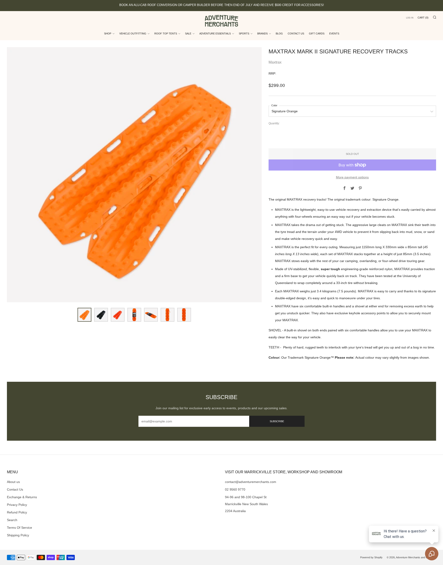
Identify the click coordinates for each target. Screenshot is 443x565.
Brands (262, 33)
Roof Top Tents (165, 33)
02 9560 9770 (235, 489)
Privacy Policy (17, 505)
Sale (188, 33)
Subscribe (277, 421)
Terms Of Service (19, 527)
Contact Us (296, 33)
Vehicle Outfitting (132, 33)
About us (13, 482)
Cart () (423, 17)
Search (12, 520)
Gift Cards (316, 33)
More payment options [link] (352, 177)
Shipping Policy (18, 535)
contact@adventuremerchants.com (250, 482)
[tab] (84, 315)
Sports (244, 33)
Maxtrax (275, 62)
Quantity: (274, 123)
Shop (107, 33)
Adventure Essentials (215, 33)
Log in (409, 18)
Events (334, 33)
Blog (279, 33)
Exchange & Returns (22, 497)
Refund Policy (17, 512)
